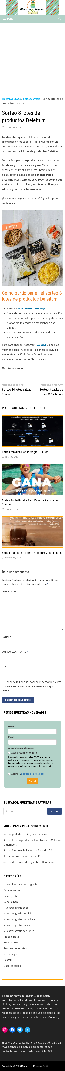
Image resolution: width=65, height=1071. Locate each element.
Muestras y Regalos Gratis (35, 1066)
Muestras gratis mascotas (18, 925)
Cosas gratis (10, 896)
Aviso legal (54, 1017)
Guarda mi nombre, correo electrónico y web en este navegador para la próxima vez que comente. (31, 686)
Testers (7, 960)
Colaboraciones (12, 890)
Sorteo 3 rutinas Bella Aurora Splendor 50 (27, 850)
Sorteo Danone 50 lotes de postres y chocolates (32, 553)
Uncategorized (12, 965)
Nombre (7, 637)
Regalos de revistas (15, 948)
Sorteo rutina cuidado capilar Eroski (24, 856)
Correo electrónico (15, 651)
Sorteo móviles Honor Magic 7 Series (25, 452)
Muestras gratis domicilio (18, 913)
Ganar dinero (11, 902)
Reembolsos (10, 942)
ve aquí (42, 345)
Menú (10, 18)
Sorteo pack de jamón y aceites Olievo (25, 834)
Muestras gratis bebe (15, 907)
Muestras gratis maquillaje (19, 919)
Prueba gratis (11, 936)
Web (4, 666)
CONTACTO (47, 1051)
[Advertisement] (32, 56)
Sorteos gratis (31, 99)
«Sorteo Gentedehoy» (31, 308)
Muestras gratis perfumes (18, 931)
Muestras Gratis (11, 99)
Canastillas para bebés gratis (20, 884)
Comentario (10, 591)
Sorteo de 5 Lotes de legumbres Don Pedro (29, 862)
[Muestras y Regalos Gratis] (32, 7)
